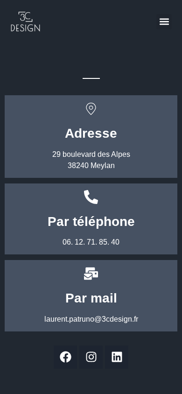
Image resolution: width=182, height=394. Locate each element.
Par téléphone (91, 221)
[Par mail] (91, 274)
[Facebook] (65, 357)
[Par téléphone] (91, 197)
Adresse (91, 133)
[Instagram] (91, 357)
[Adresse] (91, 109)
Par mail (91, 298)
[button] (164, 21)
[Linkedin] (116, 357)
